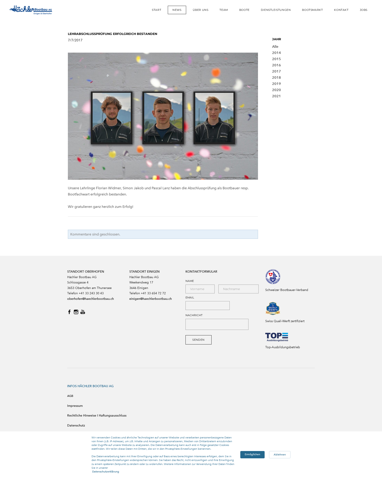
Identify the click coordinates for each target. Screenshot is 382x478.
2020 (276, 90)
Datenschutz (76, 425)
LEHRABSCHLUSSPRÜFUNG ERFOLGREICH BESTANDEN (112, 34)
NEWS (176, 9)
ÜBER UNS (200, 9)
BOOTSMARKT (312, 9)
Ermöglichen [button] (252, 454)
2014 (276, 53)
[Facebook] (69, 312)
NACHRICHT (193, 315)
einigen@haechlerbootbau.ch (150, 299)
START (156, 9)
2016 (276, 65)
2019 (276, 84)
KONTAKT (341, 9)
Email (189, 297)
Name (189, 281)
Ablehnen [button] (280, 454)
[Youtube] (82, 312)
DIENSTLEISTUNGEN (276, 9)
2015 (276, 59)
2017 (276, 71)
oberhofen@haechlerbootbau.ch (90, 299)
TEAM (224, 9)
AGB (70, 396)
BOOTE (244, 9)
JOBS (363, 9)
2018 (276, 77)
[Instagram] (76, 312)
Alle (275, 46)
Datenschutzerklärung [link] (105, 471)
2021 (276, 96)
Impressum (75, 406)
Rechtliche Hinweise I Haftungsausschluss (96, 415)
